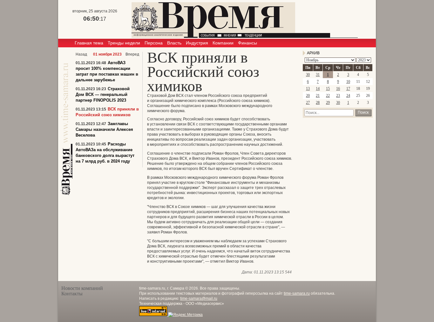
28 (318, 102)
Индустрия (197, 42)
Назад (81, 54)
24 (348, 95)
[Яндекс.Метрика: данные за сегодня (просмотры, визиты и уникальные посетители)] (185, 314)
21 (318, 95)
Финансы (247, 42)
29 (328, 102)
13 (308, 89)
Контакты (72, 293)
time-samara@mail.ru (198, 298)
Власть (174, 42)
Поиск (363, 112)
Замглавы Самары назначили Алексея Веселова (104, 129)
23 (338, 95)
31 (318, 75)
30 (308, 75)
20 (308, 95)
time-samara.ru (297, 293)
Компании (223, 42)
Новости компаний (82, 288)
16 (338, 89)
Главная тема (89, 42)
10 (348, 82)
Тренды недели (124, 42)
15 (328, 89)
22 (328, 95)
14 (318, 89)
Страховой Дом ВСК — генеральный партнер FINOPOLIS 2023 (103, 94)
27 (308, 102)
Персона (154, 42)
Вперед (132, 54)
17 (348, 89)
